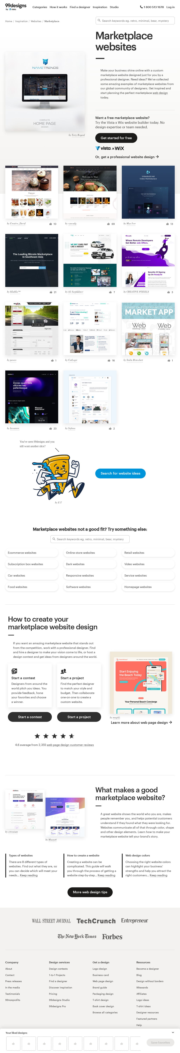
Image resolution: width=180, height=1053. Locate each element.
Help (139, 1025)
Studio (114, 7)
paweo (13, 360)
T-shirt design (100, 999)
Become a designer (147, 968)
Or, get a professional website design (125, 157)
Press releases (13, 981)
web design (160, 92)
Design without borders (149, 981)
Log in (170, 7)
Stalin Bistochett (135, 360)
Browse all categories (105, 1012)
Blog (139, 974)
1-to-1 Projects (57, 974)
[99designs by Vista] (15, 7)
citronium (13, 831)
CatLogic (72, 360)
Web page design (103, 981)
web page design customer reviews (70, 744)
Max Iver (131, 223)
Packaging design (103, 993)
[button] (173, 1032)
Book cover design (103, 1006)
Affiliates (141, 993)
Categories (40, 7)
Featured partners (146, 1018)
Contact (9, 974)
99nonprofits (12, 999)
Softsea (71, 428)
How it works (58, 7)
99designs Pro (57, 1006)
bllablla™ (15, 291)
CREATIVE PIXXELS (138, 291)
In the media (12, 987)
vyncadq (72, 223)
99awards (142, 987)
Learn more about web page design (139, 722)
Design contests (58, 968)
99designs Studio (59, 999)
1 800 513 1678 (154, 7)
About (8, 968)
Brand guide (100, 987)
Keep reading (29, 875)
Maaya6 (53, 839)
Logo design (100, 968)
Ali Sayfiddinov (75, 291)
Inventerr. (15, 428)
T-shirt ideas (143, 1006)
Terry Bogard (78, 135)
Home (9, 21)
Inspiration (100, 7)
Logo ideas (142, 999)
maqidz (116, 717)
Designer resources (147, 1012)
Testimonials (12, 993)
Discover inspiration (60, 987)
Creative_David (17, 223)
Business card (101, 974)
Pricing (53, 993)
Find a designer (80, 7)
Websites (36, 21)
